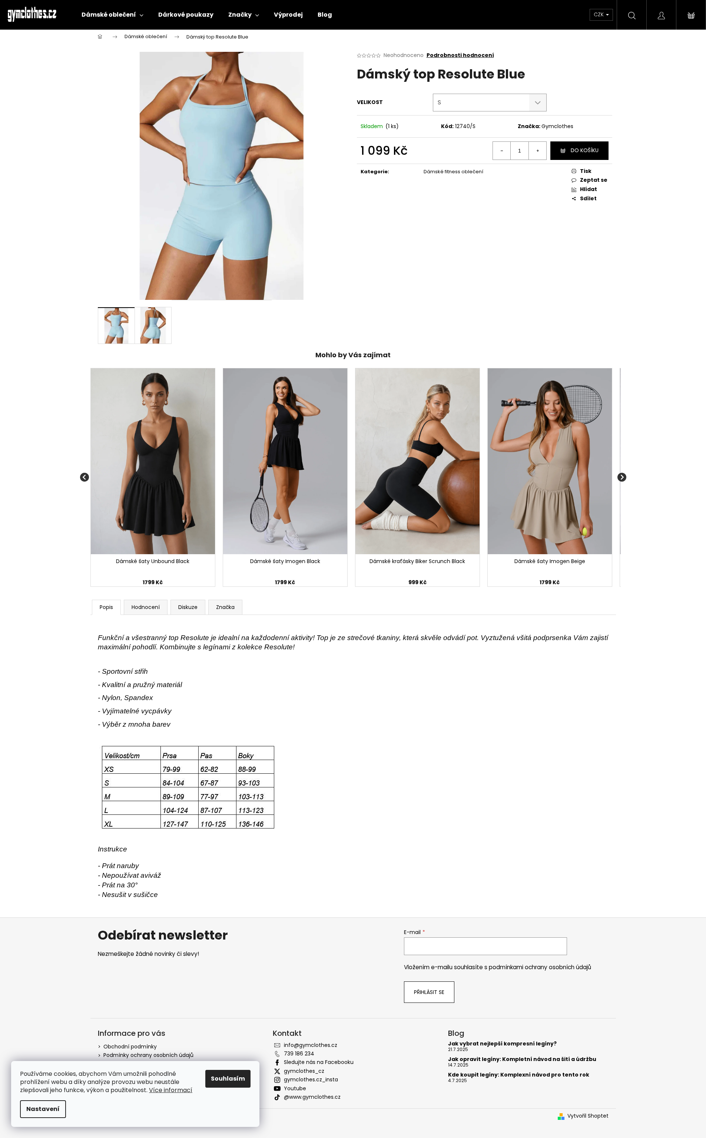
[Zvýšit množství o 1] (537, 151)
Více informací (170, 1090)
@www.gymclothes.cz (312, 1097)
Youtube (295, 1088)
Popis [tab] (106, 607)
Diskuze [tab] (188, 607)
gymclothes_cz (304, 1071)
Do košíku (585, 150)
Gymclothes (557, 126)
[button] (153, 582)
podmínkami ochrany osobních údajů (540, 967)
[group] (153, 477)
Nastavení (43, 1109)
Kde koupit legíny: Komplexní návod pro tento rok (518, 1075)
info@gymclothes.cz (310, 1045)
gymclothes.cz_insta (311, 1079)
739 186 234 (299, 1053)
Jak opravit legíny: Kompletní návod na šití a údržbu (522, 1059)
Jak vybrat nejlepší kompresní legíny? (502, 1044)
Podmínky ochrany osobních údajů (148, 1055)
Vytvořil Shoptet (588, 1115)
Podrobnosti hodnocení (460, 55)
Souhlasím (228, 1078)
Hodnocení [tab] (146, 607)
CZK (599, 14)
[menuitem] (112, 15)
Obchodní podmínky (130, 1046)
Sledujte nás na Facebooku (319, 1062)
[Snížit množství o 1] (502, 151)
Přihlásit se (429, 992)
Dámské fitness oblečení (453, 171)
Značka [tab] (225, 607)
